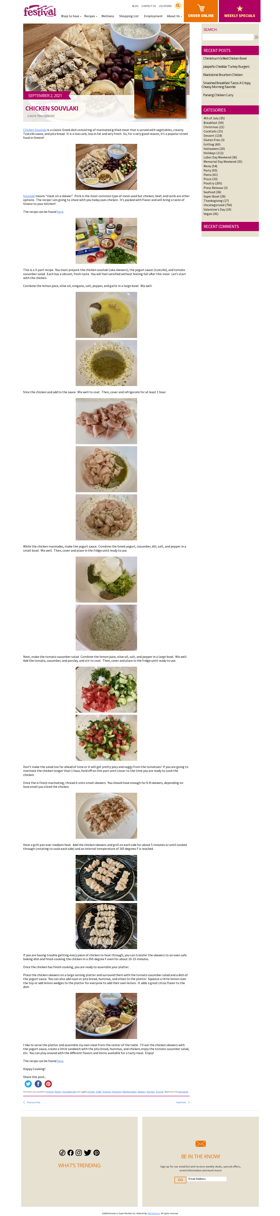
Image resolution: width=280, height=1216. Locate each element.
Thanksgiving (213, 201)
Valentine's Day (214, 209)
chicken (91, 1091)
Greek (98, 1091)
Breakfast (210, 123)
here (60, 212)
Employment (153, 16)
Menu (207, 166)
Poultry (58, 1091)
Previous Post (33, 1102)
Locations (165, 6)
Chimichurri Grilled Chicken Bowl (224, 58)
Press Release (213, 188)
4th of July (211, 118)
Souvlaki (29, 196)
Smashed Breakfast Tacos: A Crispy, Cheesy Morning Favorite (226, 85)
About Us (173, 16)
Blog (135, 6)
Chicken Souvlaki (51, 108)
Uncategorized (69, 1091)
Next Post (181, 1102)
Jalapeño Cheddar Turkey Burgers (226, 66)
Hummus (106, 1091)
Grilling (49, 1091)
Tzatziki (160, 1091)
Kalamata (117, 1091)
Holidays (210, 153)
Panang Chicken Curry (218, 95)
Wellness (107, 16)
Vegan (208, 214)
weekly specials (239, 15)
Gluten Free (212, 140)
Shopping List (129, 16)
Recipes (89, 16)
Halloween (211, 149)
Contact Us (148, 6)
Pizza (207, 179)
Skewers (142, 1091)
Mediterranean (130, 1091)
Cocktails (210, 131)
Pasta (208, 175)
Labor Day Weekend (217, 157)
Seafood (209, 192)
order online (201, 15)
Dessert (209, 135)
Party (207, 170)
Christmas (211, 127)
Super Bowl (211, 196)
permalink (183, 1091)
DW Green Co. (154, 1213)
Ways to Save (70, 16)
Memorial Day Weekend (220, 161)
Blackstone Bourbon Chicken (222, 74)
